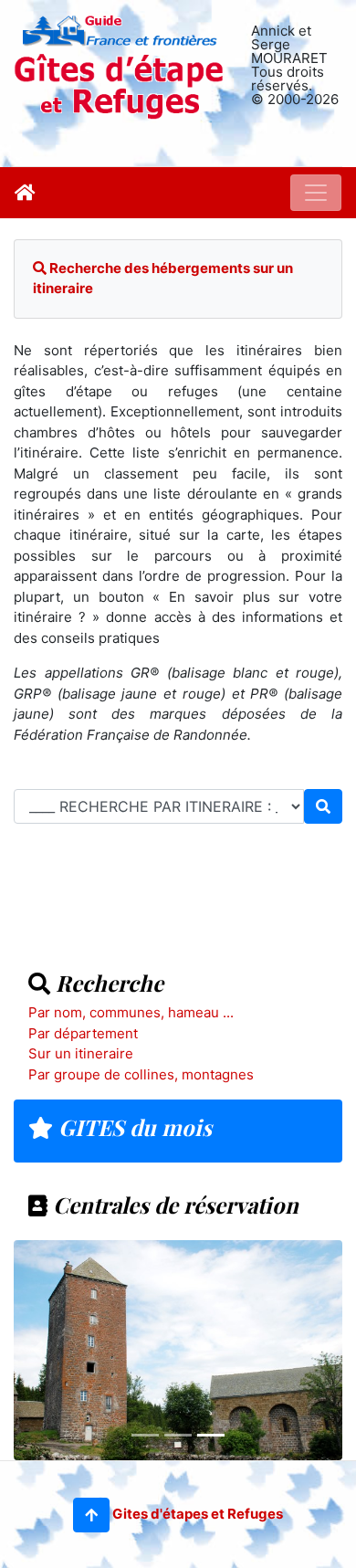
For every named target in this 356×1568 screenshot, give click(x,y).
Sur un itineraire (80, 1053)
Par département (83, 1033)
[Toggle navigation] (315, 192)
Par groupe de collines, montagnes (141, 1074)
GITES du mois (132, 1127)
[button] (91, 1515)
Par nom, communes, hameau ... (131, 1012)
